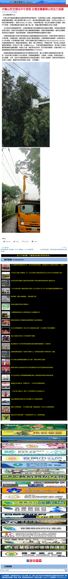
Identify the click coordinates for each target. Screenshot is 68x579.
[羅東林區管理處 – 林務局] (34, 524)
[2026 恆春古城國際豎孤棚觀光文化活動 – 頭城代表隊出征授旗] (6, 362)
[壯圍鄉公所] (34, 499)
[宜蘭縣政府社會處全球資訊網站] (34, 531)
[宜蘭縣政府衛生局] (34, 518)
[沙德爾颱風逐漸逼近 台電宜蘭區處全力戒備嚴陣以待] (6, 314)
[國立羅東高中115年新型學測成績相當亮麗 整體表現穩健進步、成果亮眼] (6, 346)
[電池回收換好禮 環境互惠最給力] (6, 306)
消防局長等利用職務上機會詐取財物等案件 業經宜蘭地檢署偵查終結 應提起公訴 (33, 280)
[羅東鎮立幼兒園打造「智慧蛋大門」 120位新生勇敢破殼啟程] (6, 385)
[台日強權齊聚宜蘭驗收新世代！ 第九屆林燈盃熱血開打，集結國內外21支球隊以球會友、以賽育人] (6, 267)
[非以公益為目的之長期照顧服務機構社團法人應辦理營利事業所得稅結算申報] (6, 377)
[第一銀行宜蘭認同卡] (34, 486)
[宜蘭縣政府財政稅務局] (34, 512)
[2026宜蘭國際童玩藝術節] (34, 429)
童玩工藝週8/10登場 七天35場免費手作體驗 (23, 336)
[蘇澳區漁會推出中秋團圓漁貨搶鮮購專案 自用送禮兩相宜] (6, 322)
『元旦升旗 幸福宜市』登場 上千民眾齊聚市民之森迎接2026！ (28, 391)
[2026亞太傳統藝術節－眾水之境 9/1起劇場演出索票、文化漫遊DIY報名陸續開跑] (6, 330)
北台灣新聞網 (14, 12)
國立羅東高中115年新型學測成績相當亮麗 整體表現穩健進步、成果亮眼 (30, 343)
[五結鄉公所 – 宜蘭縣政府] (34, 493)
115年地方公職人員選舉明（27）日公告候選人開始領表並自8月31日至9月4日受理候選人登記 (36, 272)
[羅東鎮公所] (34, 556)
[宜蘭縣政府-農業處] (34, 505)
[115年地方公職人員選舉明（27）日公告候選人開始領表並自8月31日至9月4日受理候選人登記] (6, 275)
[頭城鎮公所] (34, 537)
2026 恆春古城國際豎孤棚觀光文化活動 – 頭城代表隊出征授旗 (28, 359)
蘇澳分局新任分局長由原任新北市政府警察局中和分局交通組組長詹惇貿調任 (32, 367)
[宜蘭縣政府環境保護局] (34, 550)
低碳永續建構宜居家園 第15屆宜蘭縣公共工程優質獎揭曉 (26, 399)
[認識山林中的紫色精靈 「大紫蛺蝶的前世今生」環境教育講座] (6, 417)
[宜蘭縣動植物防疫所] (34, 480)
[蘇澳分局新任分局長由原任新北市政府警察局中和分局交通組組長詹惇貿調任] (6, 370)
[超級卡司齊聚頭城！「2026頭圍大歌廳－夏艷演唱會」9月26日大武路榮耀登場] (6, 409)
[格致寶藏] (34, 435)
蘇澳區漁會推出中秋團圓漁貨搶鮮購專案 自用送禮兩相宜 (26, 320)
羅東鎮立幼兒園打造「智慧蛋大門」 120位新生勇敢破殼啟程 (28, 383)
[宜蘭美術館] (34, 442)
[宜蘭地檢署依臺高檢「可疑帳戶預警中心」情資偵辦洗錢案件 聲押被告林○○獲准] (6, 354)
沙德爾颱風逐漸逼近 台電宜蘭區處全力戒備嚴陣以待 (25, 312)
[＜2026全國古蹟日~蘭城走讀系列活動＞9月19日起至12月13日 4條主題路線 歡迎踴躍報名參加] (6, 291)
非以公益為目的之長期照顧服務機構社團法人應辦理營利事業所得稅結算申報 (32, 375)
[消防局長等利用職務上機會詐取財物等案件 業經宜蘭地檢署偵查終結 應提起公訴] (6, 283)
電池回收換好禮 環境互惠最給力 (20, 304)
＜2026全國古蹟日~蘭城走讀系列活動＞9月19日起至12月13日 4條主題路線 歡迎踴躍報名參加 (37, 288)
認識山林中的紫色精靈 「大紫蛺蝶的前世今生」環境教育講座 (28, 415)
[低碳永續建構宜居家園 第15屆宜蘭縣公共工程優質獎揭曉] (6, 401)
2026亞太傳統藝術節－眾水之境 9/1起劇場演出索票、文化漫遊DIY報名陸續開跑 (33, 328)
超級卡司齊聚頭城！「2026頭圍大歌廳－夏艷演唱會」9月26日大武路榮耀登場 (32, 407)
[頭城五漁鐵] (34, 454)
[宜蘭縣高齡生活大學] (34, 473)
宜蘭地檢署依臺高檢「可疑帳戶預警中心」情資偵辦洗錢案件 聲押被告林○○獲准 (33, 351)
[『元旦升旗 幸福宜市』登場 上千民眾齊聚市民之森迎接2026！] (6, 393)
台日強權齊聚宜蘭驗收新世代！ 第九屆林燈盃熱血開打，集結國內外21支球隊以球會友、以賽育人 (38, 265)
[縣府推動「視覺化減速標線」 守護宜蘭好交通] (6, 299)
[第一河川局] (34, 467)
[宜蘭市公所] (34, 461)
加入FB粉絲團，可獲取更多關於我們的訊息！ (34, 255)
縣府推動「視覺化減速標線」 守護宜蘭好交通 (23, 296)
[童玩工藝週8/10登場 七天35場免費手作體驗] (6, 338)
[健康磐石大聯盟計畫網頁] (34, 448)
